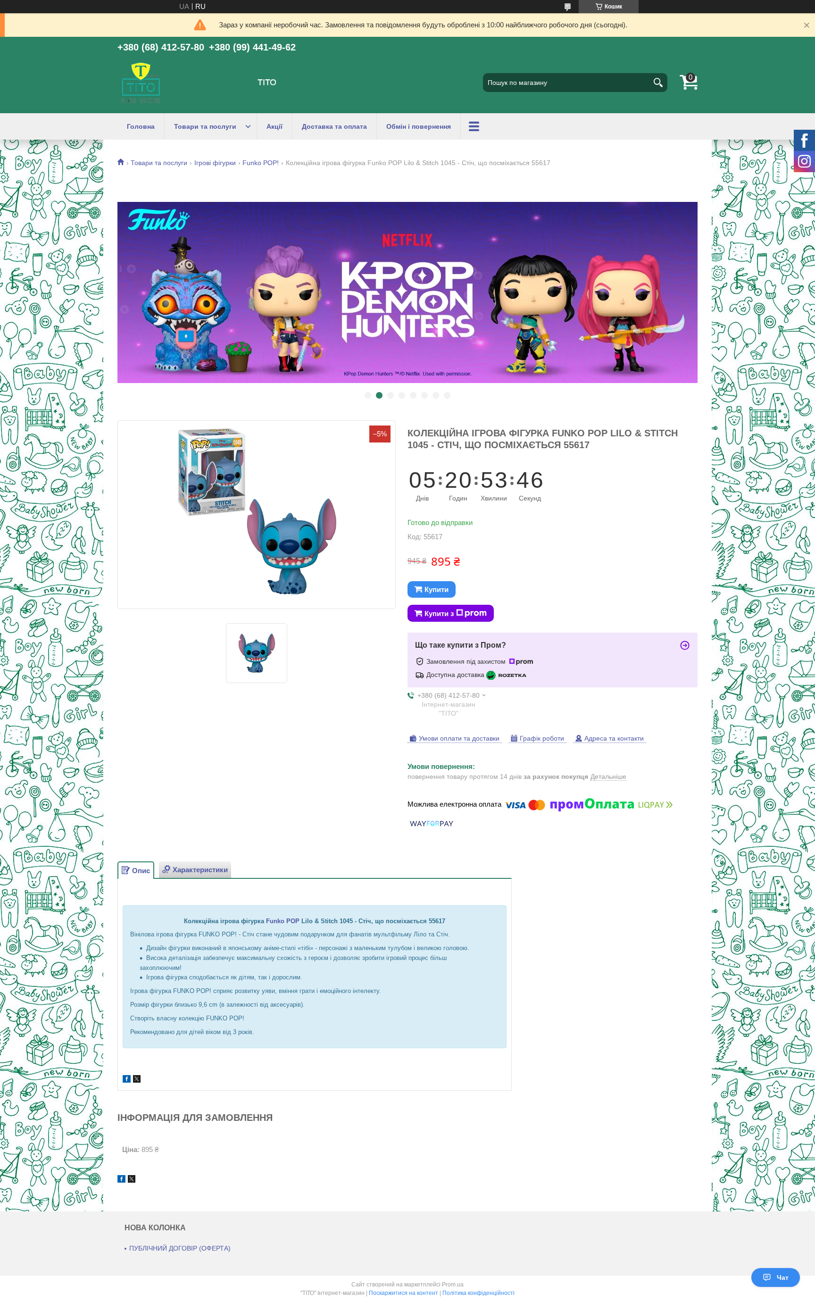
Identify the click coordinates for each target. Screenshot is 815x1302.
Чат (783, 1277)
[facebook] (127, 1080)
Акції (274, 126)
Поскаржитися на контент (403, 1293)
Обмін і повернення (418, 126)
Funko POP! (260, 163)
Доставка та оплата (334, 126)
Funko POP (282, 921)
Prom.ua (453, 1284)
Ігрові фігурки (215, 163)
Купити (436, 589)
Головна (141, 126)
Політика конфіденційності (478, 1293)
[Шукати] (658, 82)
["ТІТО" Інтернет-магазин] (141, 82)
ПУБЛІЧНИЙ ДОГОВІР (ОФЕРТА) (180, 1248)
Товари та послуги (205, 126)
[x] (137, 1080)
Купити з (439, 613)
